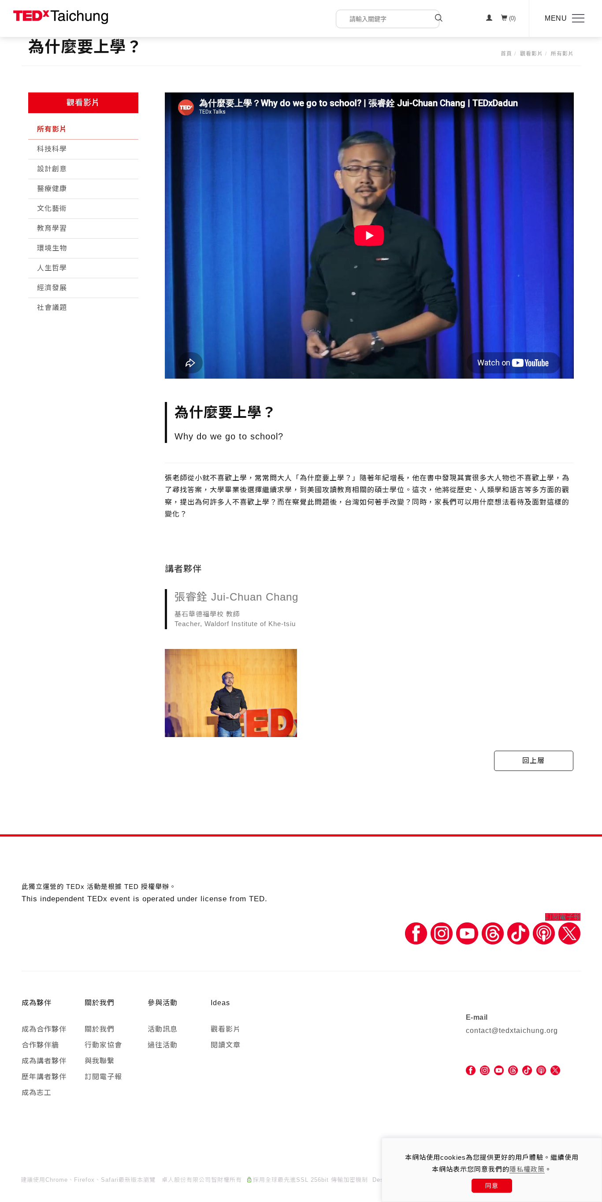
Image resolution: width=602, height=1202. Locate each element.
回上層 (533, 760)
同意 (491, 1185)
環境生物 (52, 248)
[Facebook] (416, 933)
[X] (569, 933)
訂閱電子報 (562, 917)
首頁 (506, 54)
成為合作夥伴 (44, 1029)
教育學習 (52, 228)
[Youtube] (467, 933)
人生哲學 (52, 268)
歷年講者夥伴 (44, 1076)
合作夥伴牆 (40, 1045)
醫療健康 (52, 188)
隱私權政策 (527, 1169)
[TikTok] (527, 1070)
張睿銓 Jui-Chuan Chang (236, 597)
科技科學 (52, 149)
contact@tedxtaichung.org (512, 1030)
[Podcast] (544, 933)
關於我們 (100, 1029)
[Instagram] (442, 933)
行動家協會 (103, 1045)
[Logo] (60, 16)
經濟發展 (52, 287)
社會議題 (52, 307)
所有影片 (562, 54)
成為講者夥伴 (44, 1061)
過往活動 (163, 1045)
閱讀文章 (226, 1045)
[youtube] (499, 1070)
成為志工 (37, 1092)
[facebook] (471, 1070)
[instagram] (485, 1070)
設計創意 (52, 169)
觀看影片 (531, 54)
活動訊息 (163, 1029)
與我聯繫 (100, 1061)
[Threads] (493, 933)
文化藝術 (52, 208)
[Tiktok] (518, 933)
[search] (438, 19)
